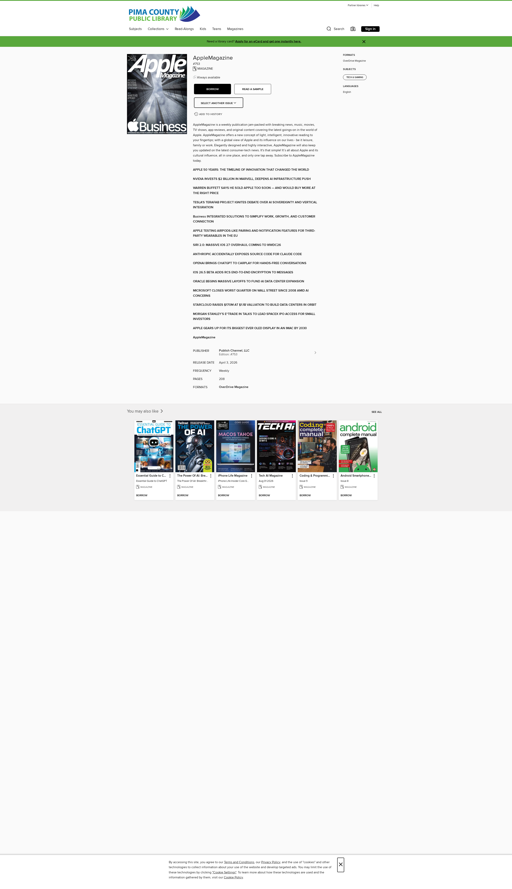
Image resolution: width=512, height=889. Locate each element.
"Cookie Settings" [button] (224, 872)
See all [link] (377, 412)
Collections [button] (157, 29)
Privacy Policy (270, 862)
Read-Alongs (184, 29)
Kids (203, 29)
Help (376, 5)
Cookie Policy (233, 877)
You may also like (143, 411)
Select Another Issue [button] (217, 103)
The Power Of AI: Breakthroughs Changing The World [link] (193, 476)
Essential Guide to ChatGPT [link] (152, 476)
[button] (358, 5)
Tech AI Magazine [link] (271, 476)
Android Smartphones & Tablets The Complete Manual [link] (356, 476)
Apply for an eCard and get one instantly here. (268, 41)
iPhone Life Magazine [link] (232, 476)
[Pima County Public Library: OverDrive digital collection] (164, 14)
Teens (216, 29)
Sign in (370, 29)
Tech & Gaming (354, 77)
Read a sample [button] (252, 89)
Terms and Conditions (239, 862)
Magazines (235, 29)
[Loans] (353, 30)
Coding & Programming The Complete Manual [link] (315, 476)
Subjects (135, 29)
